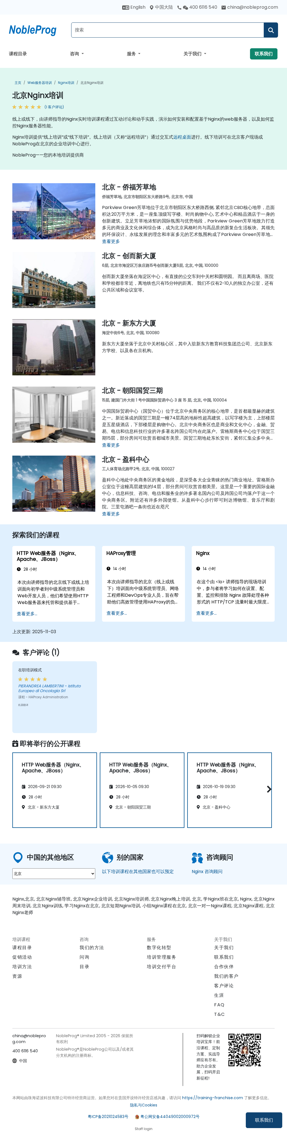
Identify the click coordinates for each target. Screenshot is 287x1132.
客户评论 (224, 985)
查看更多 (111, 241)
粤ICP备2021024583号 (108, 1116)
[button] (267, 789)
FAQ (219, 1005)
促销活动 (22, 957)
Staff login (143, 1128)
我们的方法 (92, 947)
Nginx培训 (66, 82)
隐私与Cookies (143, 1105)
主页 (18, 82)
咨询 (75, 53)
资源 (17, 976)
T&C (219, 1014)
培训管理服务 (162, 957)
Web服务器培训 (39, 82)
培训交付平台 (162, 966)
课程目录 (18, 53)
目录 (84, 966)
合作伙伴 (224, 966)
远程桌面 (182, 137)
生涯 (219, 995)
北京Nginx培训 (91, 82)
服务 (132, 53)
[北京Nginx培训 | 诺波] (38, 29)
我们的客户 (226, 976)
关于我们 (193, 53)
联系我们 (264, 1120)
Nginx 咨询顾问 (207, 871)
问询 (84, 957)
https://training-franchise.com (212, 1098)
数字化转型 (159, 947)
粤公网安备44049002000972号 (170, 1116)
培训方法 (22, 966)
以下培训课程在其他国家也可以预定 (138, 871)
